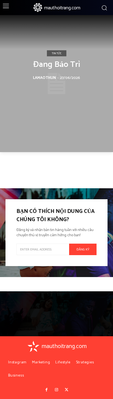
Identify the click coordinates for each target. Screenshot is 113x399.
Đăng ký (83, 249)
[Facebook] (46, 390)
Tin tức (56, 53)
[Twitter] (66, 390)
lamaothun (44, 78)
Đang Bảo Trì (56, 64)
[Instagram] (56, 390)
